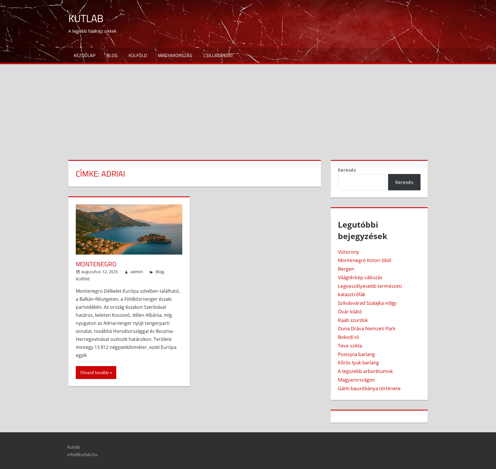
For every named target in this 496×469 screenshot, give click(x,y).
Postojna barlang (356, 354)
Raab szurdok (353, 320)
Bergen (346, 268)
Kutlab (85, 18)
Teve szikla (350, 345)
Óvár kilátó (350, 311)
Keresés (347, 170)
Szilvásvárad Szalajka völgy (367, 303)
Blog (112, 55)
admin (137, 271)
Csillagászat (218, 55)
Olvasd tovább (94, 372)
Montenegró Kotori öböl (364, 260)
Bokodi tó (348, 337)
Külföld (138, 55)
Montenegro (96, 264)
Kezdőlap (84, 55)
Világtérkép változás (360, 277)
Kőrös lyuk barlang (358, 362)
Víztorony (348, 252)
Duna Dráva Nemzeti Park (367, 328)
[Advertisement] (248, 107)
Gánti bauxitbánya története (369, 388)
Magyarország (175, 55)
